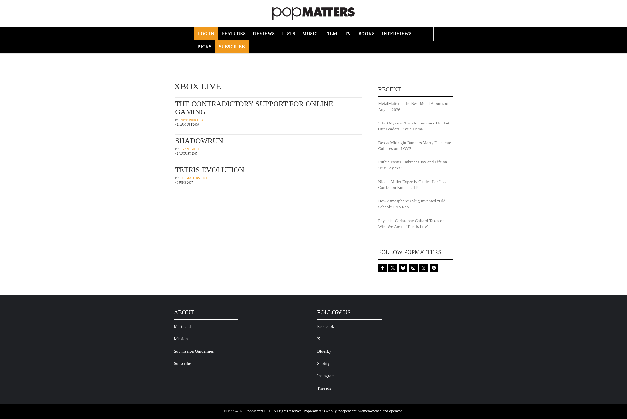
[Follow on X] (392, 268)
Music (310, 33)
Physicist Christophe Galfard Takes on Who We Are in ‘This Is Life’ (411, 223)
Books (366, 33)
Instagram (326, 375)
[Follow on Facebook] (382, 268)
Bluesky (324, 351)
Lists (288, 33)
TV (348, 33)
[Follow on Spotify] (434, 268)
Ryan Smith (190, 149)
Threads (324, 388)
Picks (204, 46)
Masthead (182, 326)
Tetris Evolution (209, 170)
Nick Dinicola (192, 120)
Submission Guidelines (194, 351)
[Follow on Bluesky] (403, 268)
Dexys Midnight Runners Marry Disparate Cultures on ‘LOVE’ (414, 145)
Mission (181, 338)
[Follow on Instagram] (413, 268)
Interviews (396, 33)
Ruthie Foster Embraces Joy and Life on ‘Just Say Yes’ (412, 165)
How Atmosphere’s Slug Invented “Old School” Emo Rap (412, 204)
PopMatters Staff (195, 178)
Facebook (325, 326)
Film (331, 33)
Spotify (323, 363)
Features (233, 33)
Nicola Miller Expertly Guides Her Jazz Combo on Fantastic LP (412, 184)
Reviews (264, 33)
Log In (205, 33)
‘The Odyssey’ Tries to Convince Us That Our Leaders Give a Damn (413, 126)
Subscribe (232, 46)
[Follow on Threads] (423, 268)
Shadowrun (199, 141)
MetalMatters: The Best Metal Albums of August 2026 (413, 106)
